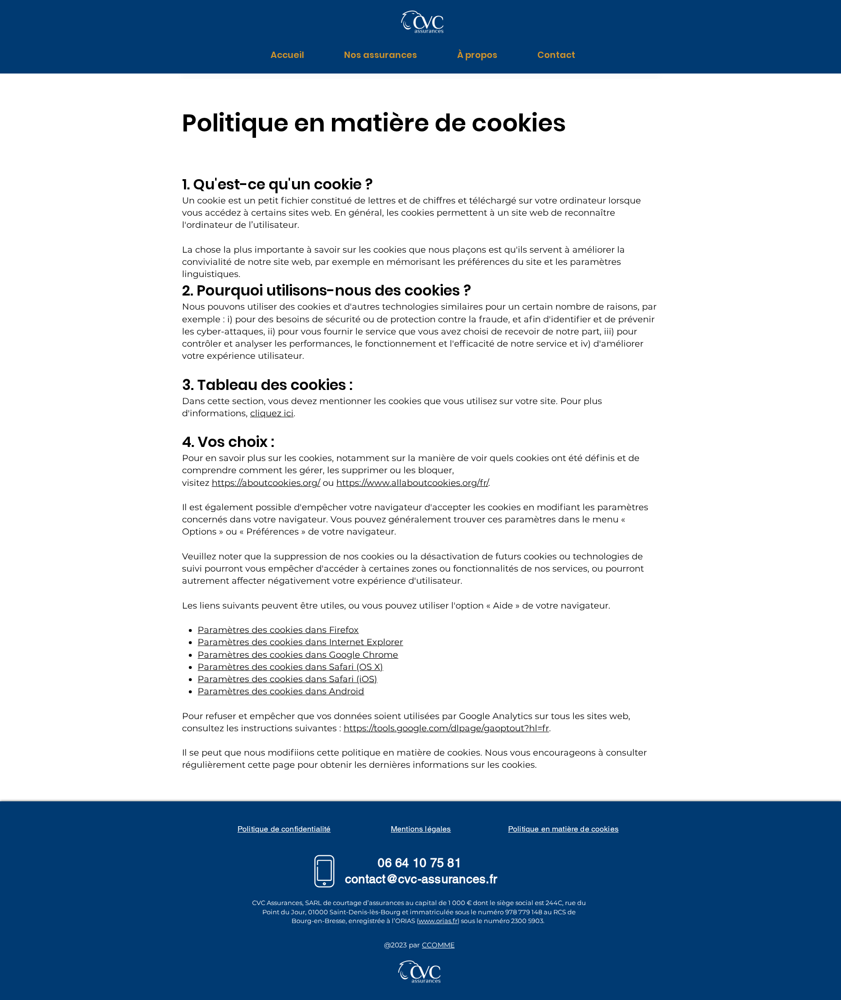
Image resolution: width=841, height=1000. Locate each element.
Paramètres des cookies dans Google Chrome (298, 654)
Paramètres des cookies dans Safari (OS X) (290, 667)
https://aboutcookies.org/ (266, 483)
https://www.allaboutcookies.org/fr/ (412, 483)
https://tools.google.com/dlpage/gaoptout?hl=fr (446, 728)
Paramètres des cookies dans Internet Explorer (300, 642)
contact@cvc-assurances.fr (421, 879)
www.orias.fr (438, 921)
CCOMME (438, 945)
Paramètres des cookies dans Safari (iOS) (287, 679)
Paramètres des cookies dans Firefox (278, 630)
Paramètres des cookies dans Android (281, 691)
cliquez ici (271, 413)
